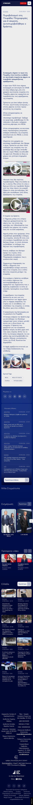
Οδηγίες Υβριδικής (24, 795)
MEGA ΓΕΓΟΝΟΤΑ (17, 377)
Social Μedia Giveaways (22, 797)
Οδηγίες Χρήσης (8, 791)
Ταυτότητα (26, 791)
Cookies (18, 791)
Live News (24, 534)
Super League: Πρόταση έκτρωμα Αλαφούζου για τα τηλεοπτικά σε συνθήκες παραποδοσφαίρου (16, 447)
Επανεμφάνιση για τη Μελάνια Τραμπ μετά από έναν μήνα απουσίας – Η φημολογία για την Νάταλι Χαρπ (15, 470)
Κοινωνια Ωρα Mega (9, 535)
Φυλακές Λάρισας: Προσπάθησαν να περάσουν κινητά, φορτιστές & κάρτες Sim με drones (23, 607)
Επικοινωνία (27, 793)
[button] (29, 3)
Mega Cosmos (8, 797)
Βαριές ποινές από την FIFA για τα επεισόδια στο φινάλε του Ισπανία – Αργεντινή (14, 426)
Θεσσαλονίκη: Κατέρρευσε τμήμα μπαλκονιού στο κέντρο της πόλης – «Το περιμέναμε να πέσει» (7, 607)
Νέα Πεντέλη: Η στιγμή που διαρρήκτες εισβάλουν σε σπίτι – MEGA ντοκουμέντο (8, 632)
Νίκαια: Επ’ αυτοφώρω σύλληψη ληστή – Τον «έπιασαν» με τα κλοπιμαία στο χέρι (8, 679)
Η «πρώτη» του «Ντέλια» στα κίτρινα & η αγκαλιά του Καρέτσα (15, 436)
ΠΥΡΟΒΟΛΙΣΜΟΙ (18, 380)
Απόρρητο (31, 801)
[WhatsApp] (15, 396)
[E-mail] (20, 396)
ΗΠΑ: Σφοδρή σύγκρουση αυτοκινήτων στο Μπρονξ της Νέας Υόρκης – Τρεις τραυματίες (15, 459)
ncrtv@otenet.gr (24, 754)
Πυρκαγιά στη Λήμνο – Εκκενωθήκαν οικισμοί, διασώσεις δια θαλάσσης (24, 654)
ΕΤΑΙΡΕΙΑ (7, 380)
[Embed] (24, 396)
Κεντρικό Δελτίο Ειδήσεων (6, 564)
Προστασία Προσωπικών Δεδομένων (16, 789)
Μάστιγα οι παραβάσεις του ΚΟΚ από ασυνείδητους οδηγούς (23, 632)
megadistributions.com (16, 799)
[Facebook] (5, 396)
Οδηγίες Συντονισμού (10, 795)
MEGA (6, 377)
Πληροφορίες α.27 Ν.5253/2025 (11, 793)
